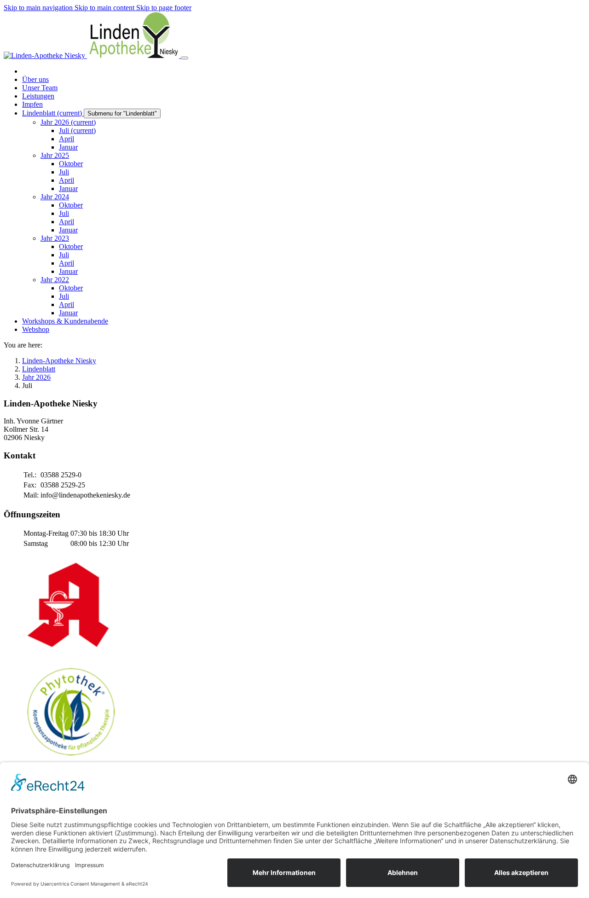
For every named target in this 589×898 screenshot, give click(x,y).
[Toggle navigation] (184, 58)
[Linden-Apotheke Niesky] (92, 55)
